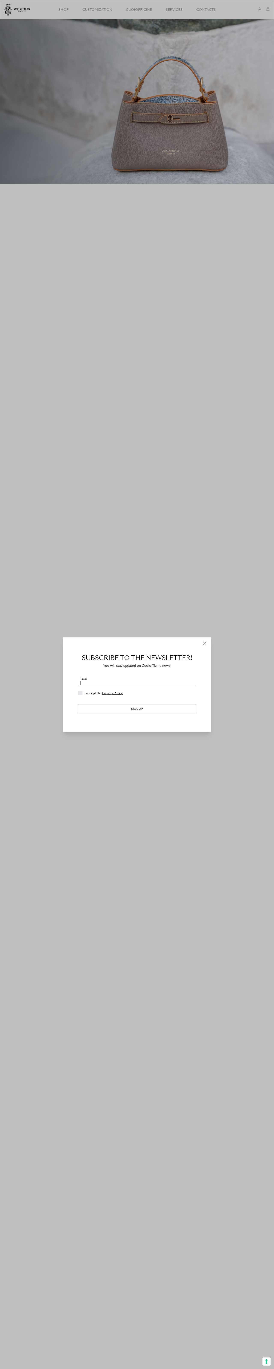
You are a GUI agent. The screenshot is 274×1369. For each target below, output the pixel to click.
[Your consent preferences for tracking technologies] (266, 1361)
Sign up (137, 709)
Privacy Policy (112, 693)
